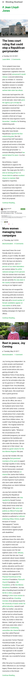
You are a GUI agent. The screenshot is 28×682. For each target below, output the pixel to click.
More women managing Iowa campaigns (11, 232)
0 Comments (18, 244)
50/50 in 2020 (7, 593)
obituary (20, 553)
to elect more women (15, 595)
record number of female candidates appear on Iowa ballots (13, 303)
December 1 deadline (9, 121)
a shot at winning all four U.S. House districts (13, 172)
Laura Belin (6, 59)
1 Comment (18, 355)
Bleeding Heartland (14, 2)
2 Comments (15, 59)
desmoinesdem (7, 244)
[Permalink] (2, 56)
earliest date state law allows (12, 90)
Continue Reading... (9, 203)
